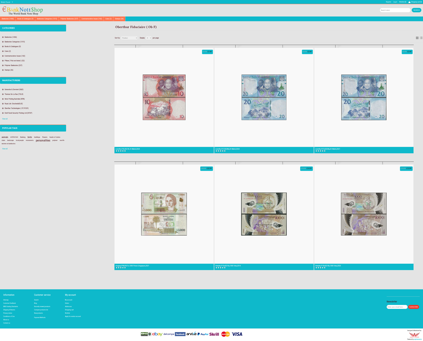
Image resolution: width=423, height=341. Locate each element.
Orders (67, 303)
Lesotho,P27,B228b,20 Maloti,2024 (227, 149)
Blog (35, 303)
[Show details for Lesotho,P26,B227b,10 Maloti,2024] (164, 97)
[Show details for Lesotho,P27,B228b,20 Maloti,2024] (264, 97)
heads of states (55, 137)
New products (38, 313)
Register (388, 2)
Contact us (6, 323)
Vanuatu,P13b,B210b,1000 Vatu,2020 (328, 266)
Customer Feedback (9, 303)
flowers (44, 137)
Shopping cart (69, 310)
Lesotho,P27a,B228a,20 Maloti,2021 (327, 149)
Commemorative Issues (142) (92, 19)
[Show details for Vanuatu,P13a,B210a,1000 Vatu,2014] (264, 214)
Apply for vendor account (73, 316)
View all (4, 119)
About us (6, 320)
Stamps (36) (119, 19)
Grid (417, 38)
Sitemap (5, 300)
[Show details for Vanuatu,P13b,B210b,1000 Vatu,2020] (363, 214)
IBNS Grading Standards (10, 306)
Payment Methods (39, 317)
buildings (37, 137)
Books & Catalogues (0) (25, 19)
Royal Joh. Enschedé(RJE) (14, 104)
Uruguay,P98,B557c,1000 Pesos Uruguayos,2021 (132, 266)
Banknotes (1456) (8, 19)
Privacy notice (7, 313)
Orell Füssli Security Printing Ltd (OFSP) (18, 113)
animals (5, 137)
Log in (395, 2)
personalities (43, 140)
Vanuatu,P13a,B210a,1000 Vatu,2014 (228, 266)
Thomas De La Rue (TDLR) (14, 94)
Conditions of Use (9, 316)
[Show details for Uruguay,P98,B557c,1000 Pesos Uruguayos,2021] (164, 214)
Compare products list (41, 310)
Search (36, 300)
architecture (14, 137)
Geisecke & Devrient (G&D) (14, 89)
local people (20, 140)
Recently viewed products (42, 306)
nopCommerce (418, 339)
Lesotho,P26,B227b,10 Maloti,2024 (128, 149)
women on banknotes (8, 144)
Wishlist (67, 313)
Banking (22, 137)
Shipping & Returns (9, 310)
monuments (30, 140)
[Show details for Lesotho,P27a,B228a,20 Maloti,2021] (363, 97)
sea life (62, 140)
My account (68, 300)
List (421, 38)
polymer (55, 140)
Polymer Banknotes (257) (69, 19)
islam (3, 140)
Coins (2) (108, 19)
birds (30, 137)
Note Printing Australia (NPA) (15, 99)
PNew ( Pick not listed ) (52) (15, 61)
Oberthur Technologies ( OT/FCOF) (17, 108)
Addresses (68, 306)
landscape (10, 140)
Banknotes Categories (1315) (47, 19)
